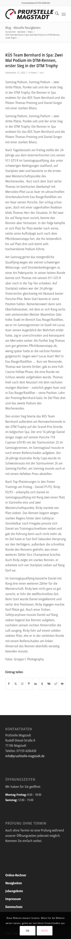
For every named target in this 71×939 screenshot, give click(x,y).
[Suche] (55, 14)
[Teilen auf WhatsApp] (22, 683)
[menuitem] (55, 14)
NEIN (44, 930)
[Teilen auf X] (15, 683)
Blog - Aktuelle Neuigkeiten (23, 27)
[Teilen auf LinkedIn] (35, 683)
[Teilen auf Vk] (49, 683)
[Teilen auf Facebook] (9, 683)
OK (27, 930)
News (34, 72)
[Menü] (64, 14)
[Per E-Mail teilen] (62, 683)
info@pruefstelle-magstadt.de (25, 756)
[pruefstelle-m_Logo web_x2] (29, 14)
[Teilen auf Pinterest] (29, 683)
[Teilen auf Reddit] (55, 683)
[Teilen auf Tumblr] (42, 683)
